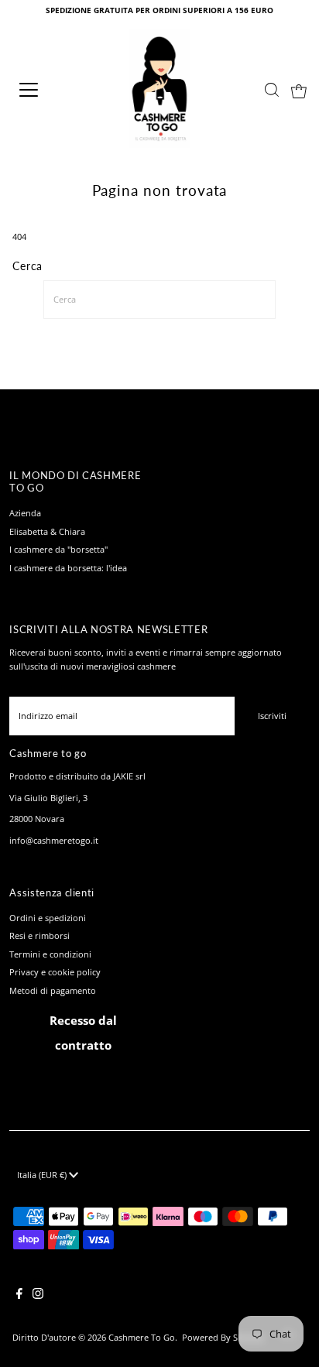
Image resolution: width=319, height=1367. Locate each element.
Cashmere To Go (141, 1337)
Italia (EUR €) (43, 1174)
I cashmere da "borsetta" (58, 549)
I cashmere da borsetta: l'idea (68, 568)
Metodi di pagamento (52, 990)
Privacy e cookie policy (55, 972)
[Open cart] (299, 89)
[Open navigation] (44, 89)
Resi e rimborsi (39, 935)
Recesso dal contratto (83, 1032)
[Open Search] (271, 90)
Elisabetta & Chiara (47, 531)
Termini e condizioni (50, 954)
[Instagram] (38, 1295)
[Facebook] (19, 1295)
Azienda (25, 513)
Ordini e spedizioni (47, 917)
